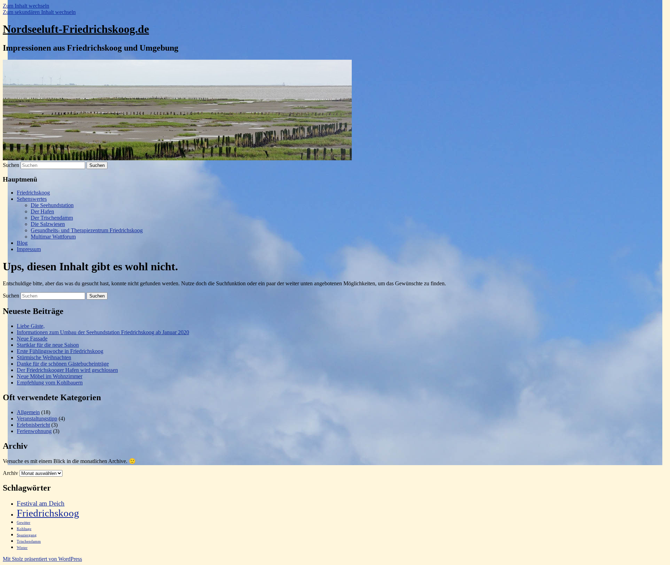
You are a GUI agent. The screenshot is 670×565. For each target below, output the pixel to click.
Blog (22, 243)
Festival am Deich (41, 503)
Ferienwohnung (34, 431)
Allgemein (28, 412)
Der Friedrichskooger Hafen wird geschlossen (67, 370)
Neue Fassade (32, 339)
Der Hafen (42, 211)
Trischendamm (29, 541)
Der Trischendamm (52, 218)
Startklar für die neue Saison (48, 345)
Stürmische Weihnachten (44, 357)
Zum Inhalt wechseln (26, 6)
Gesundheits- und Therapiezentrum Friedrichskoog (87, 230)
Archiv (10, 473)
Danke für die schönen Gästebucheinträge (63, 364)
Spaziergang (27, 535)
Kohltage (24, 529)
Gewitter (23, 522)
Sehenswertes (32, 199)
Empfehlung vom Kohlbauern (50, 383)
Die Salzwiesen (48, 224)
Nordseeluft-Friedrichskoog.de (76, 29)
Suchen (11, 165)
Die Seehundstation (52, 205)
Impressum (29, 249)
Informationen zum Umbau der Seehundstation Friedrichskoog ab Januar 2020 (103, 332)
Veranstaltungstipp (37, 418)
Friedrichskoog (33, 193)
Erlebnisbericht (33, 425)
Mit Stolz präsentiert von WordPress (42, 559)
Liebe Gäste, (31, 326)
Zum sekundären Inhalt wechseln (39, 12)
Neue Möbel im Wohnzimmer (49, 376)
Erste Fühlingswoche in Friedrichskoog (60, 351)
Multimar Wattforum (53, 237)
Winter (22, 548)
